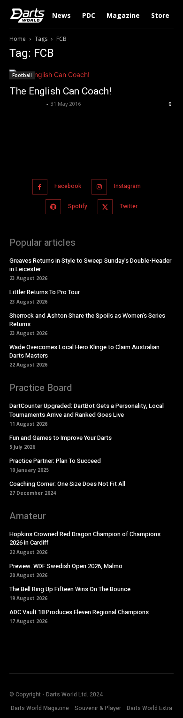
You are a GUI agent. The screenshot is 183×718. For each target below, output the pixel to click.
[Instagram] (99, 187)
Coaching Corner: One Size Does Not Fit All (67, 483)
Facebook (67, 186)
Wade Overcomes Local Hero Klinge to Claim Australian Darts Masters (84, 351)
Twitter (128, 206)
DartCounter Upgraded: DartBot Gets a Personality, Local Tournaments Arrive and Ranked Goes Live (86, 410)
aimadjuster (26, 103)
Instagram (127, 186)
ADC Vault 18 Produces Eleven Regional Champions (79, 612)
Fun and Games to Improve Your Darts (60, 437)
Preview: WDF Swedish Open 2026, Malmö (65, 566)
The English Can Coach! (60, 91)
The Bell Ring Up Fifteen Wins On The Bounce (69, 589)
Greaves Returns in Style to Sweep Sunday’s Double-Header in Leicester (90, 264)
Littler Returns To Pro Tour (44, 292)
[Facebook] (40, 187)
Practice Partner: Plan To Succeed (55, 460)
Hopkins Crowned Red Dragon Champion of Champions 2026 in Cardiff (84, 538)
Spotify (77, 206)
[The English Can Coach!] (91, 74)
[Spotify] (53, 207)
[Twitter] (105, 207)
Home (17, 39)
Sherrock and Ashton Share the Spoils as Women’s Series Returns (87, 319)
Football (22, 75)
